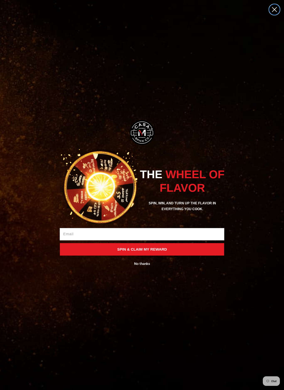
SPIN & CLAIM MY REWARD (142, 249)
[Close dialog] (274, 9)
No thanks (142, 264)
